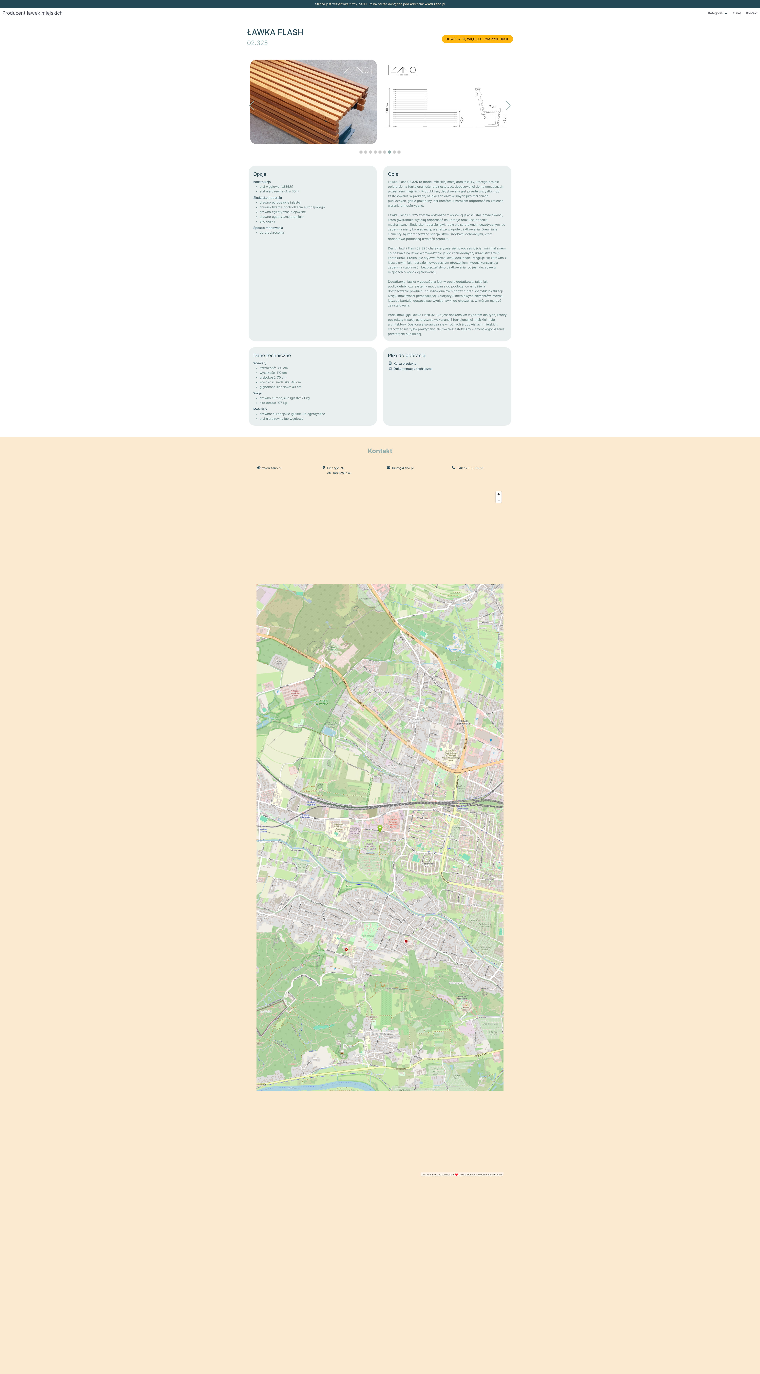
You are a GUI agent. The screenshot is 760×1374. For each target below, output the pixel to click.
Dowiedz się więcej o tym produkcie (477, 39)
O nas (737, 13)
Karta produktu (404, 363)
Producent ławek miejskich (32, 13)
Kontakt (752, 13)
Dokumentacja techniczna (412, 369)
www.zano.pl (435, 4)
